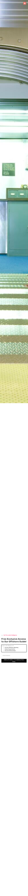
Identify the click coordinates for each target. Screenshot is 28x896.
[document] (14, 448)
